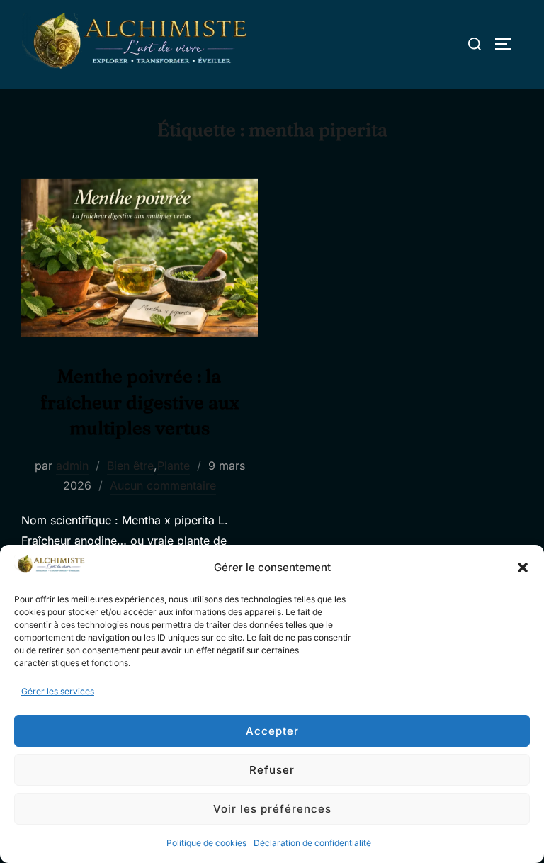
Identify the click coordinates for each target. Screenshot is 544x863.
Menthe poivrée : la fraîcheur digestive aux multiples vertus (139, 402)
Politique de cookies (206, 842)
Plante (173, 465)
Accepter (272, 731)
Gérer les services (57, 691)
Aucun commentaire (163, 485)
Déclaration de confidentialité (312, 842)
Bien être (130, 465)
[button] (523, 567)
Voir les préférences (272, 809)
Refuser (272, 770)
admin (72, 465)
